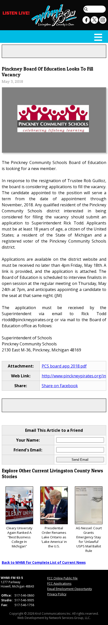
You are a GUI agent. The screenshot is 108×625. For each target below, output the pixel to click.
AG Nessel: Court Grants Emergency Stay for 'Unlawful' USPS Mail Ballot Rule (89, 539)
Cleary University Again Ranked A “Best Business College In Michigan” (19, 537)
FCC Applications (59, 583)
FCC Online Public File (62, 578)
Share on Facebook (60, 385)
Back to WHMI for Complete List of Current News (44, 562)
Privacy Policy (56, 594)
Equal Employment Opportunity (69, 589)
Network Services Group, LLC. (70, 618)
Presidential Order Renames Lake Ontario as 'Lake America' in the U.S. (54, 537)
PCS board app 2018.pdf (64, 366)
